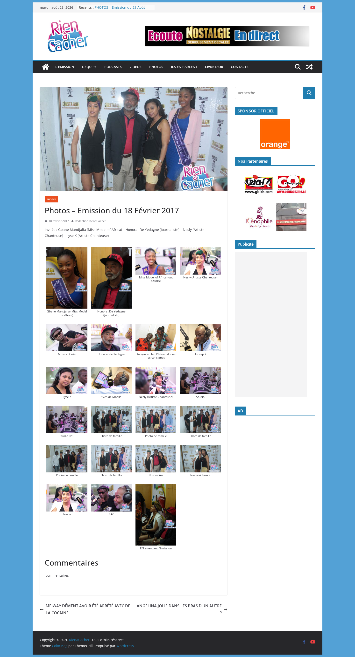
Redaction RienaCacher (90, 221)
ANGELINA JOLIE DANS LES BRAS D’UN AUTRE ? (179, 609)
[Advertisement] (271, 324)
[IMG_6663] (156, 448)
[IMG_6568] (156, 487)
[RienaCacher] (45, 67)
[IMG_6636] (66, 409)
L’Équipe (89, 66)
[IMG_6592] (66, 327)
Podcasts (113, 66)
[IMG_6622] (111, 487)
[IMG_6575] (111, 250)
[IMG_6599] (156, 327)
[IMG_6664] (200, 448)
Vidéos (135, 66)
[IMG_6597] (111, 327)
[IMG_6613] (156, 370)
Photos (156, 66)
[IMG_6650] (200, 409)
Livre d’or (214, 66)
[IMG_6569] (66, 250)
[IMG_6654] (66, 448)
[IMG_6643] (111, 409)
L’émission (64, 66)
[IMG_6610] (111, 370)
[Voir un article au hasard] (309, 67)
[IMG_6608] (66, 370)
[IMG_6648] (156, 409)
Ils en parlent (184, 66)
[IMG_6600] (200, 327)
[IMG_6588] (200, 250)
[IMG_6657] (111, 448)
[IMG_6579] (156, 250)
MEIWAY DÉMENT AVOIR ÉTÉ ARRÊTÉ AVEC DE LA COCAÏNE (88, 609)
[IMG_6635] (200, 370)
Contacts (239, 66)
